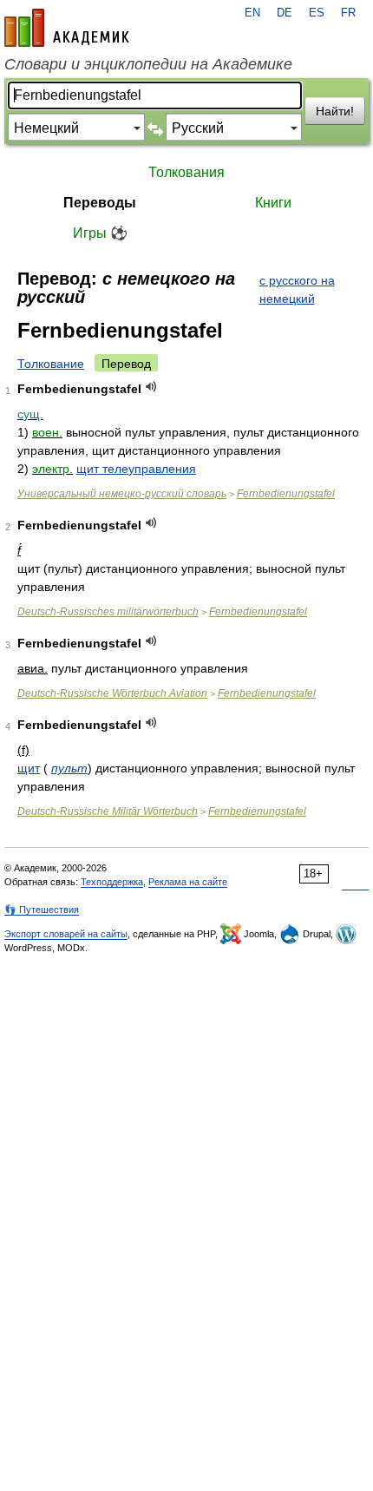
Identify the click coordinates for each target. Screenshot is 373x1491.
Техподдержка (112, 882)
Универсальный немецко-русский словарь (121, 494)
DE (284, 13)
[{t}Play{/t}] (151, 386)
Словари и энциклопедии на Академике (148, 64)
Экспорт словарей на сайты (66, 934)
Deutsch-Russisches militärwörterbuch (108, 612)
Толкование (50, 364)
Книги (273, 202)
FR (348, 13)
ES (316, 13)
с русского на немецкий (297, 289)
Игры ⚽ (100, 233)
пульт (69, 768)
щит (28, 768)
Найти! (335, 111)
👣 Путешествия (41, 909)
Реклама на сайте (187, 882)
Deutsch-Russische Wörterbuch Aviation (112, 693)
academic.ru (66, 28)
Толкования (186, 172)
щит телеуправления (136, 469)
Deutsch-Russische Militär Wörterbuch (107, 811)
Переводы (99, 202)
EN (252, 13)
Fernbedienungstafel (286, 494)
